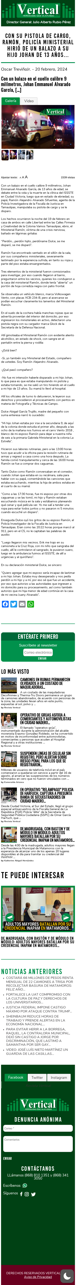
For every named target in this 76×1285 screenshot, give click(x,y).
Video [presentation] (29, 101)
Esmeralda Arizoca (14, 782)
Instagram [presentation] (59, 1077)
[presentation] (9, 917)
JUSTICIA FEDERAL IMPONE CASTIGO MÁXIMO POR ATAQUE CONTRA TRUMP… (39, 1009)
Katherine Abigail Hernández (19, 860)
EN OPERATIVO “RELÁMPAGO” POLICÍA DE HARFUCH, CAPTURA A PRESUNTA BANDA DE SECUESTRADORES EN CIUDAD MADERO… (46, 795)
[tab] (10, 101)
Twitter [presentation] (37, 1077)
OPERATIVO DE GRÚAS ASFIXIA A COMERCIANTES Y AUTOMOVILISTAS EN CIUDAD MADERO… (45, 718)
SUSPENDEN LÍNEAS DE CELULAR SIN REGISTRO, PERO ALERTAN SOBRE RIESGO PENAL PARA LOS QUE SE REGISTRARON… (45, 758)
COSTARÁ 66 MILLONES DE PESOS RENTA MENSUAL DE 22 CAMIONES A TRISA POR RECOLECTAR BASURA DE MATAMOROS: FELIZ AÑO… (39, 984)
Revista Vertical (12, 707)
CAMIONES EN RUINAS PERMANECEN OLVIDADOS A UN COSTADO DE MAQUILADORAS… (45, 683)
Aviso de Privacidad (38, 1277)
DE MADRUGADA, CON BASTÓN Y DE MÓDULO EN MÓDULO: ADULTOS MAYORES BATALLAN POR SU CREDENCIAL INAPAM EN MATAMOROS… (47, 834)
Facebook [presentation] (15, 1077)
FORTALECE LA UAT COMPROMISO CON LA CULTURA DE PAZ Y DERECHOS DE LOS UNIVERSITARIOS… (38, 998)
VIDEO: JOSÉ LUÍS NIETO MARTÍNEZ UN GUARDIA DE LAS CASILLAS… (37, 1051)
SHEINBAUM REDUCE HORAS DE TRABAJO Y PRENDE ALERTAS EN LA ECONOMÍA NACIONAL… (35, 1020)
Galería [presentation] (10, 100)
